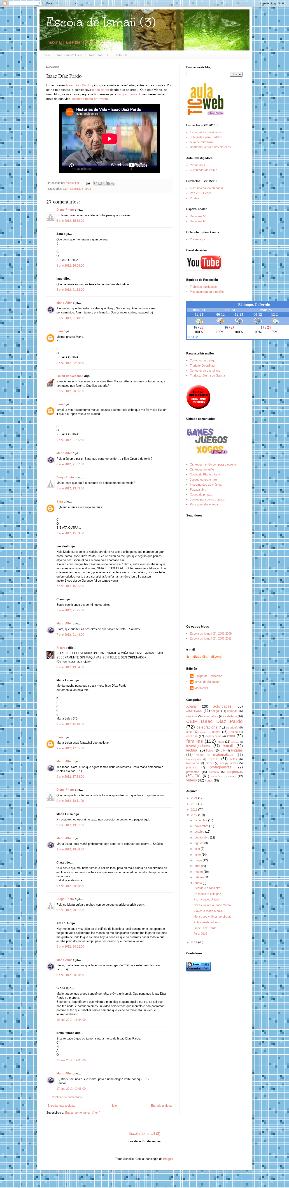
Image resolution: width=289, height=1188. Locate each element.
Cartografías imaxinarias (206, 132)
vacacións (216, 776)
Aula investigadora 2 (206, 922)
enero (199, 883)
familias (194, 741)
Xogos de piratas (201, 494)
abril (198, 866)
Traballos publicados (203, 286)
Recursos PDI (99, 55)
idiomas (235, 742)
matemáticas (223, 754)
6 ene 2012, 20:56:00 (70, 391)
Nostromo (192, 763)
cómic (203, 732)
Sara (59, 331)
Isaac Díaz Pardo (78, 85)
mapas (200, 754)
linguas (237, 750)
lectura (191, 750)
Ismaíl (228, 746)
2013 (194, 809)
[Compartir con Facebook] (108, 183)
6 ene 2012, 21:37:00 (70, 464)
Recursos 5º (198, 216)
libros (209, 750)
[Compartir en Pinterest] (113, 183)
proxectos (192, 772)
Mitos (233, 759)
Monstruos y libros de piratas (212, 916)
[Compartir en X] (104, 183)
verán (231, 776)
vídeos (191, 780)
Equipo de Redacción (208, 676)
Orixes (210, 763)
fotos (220, 741)
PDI (222, 763)
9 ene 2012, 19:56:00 (70, 849)
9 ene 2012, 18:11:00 (70, 800)
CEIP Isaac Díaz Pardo (77, 188)
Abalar (191, 706)
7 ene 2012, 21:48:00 (70, 634)
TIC (198, 776)
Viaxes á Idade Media (207, 911)
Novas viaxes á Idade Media (212, 905)
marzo (199, 871)
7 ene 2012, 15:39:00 (70, 533)
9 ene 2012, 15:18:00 (70, 724)
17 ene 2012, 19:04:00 (71, 1060)
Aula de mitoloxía (201, 142)
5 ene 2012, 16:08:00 (70, 265)
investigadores (198, 746)
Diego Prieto (65, 209)
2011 (194, 942)
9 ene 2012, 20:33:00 (70, 975)
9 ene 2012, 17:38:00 (70, 776)
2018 (194, 804)
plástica (191, 767)
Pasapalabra (198, 489)
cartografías (210, 716)
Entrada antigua (161, 1105)
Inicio (46, 55)
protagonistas (220, 767)
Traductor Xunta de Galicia (207, 375)
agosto (199, 843)
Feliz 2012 (200, 933)
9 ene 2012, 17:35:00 (70, 748)
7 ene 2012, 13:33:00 (70, 488)
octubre (200, 831)
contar (216, 731)
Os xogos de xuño (202, 469)
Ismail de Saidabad (69, 376)
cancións (191, 716)
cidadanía (232, 727)
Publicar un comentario (67, 1097)
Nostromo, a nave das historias (210, 147)
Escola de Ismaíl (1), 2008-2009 (211, 633)
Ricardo (61, 647)
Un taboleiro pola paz (207, 894)
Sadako (214, 771)
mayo (199, 860)
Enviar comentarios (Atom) (82, 1112)
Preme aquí (197, 165)
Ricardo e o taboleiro (206, 888)
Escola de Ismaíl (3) (101, 22)
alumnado (194, 711)
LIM (223, 750)
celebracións (207, 727)
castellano (230, 716)
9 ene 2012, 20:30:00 (70, 886)
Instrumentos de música (205, 484)
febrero (200, 877)
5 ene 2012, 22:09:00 (70, 363)
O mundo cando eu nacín (206, 188)
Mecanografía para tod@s (207, 291)
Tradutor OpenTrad (202, 365)
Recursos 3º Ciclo (69, 55)
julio (198, 848)
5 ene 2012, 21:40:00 (70, 318)
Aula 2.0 (121, 55)
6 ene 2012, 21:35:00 (70, 440)
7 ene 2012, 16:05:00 (70, 586)
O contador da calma (203, 170)
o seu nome (100, 89)
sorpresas (235, 772)
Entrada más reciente (61, 1105)
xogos (209, 780)
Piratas (194, 198)
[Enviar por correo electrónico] (95, 183)
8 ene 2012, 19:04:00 (70, 667)
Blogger (168, 1159)
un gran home (127, 94)
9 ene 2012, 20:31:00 (70, 910)
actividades (222, 706)
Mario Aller (64, 302)
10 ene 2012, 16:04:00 (71, 1019)
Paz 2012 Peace (201, 193)
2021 (194, 798)
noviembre (202, 826)
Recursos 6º (198, 221)
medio (213, 759)
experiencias (213, 736)
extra (231, 736)
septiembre (202, 837)
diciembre (201, 820)
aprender (232, 710)
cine (189, 731)
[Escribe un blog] (100, 183)
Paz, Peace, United (206, 899)
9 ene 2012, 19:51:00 (70, 825)
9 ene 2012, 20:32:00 (70, 946)
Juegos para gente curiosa (207, 499)
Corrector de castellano (205, 370)
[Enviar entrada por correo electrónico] (88, 182)
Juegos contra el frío (203, 479)
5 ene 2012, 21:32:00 (70, 289)
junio (198, 854)
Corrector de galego (202, 360)
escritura (192, 736)
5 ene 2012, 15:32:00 (70, 220)
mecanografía (193, 759)
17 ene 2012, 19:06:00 (71, 1088)
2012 (194, 815)
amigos (215, 711)
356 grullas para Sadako (205, 137)
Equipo (233, 731)
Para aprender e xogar (204, 504)
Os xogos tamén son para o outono (213, 464)
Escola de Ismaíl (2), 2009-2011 (210, 638)
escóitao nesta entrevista (90, 99)
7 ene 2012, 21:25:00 (70, 610)
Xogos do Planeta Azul (205, 474)
